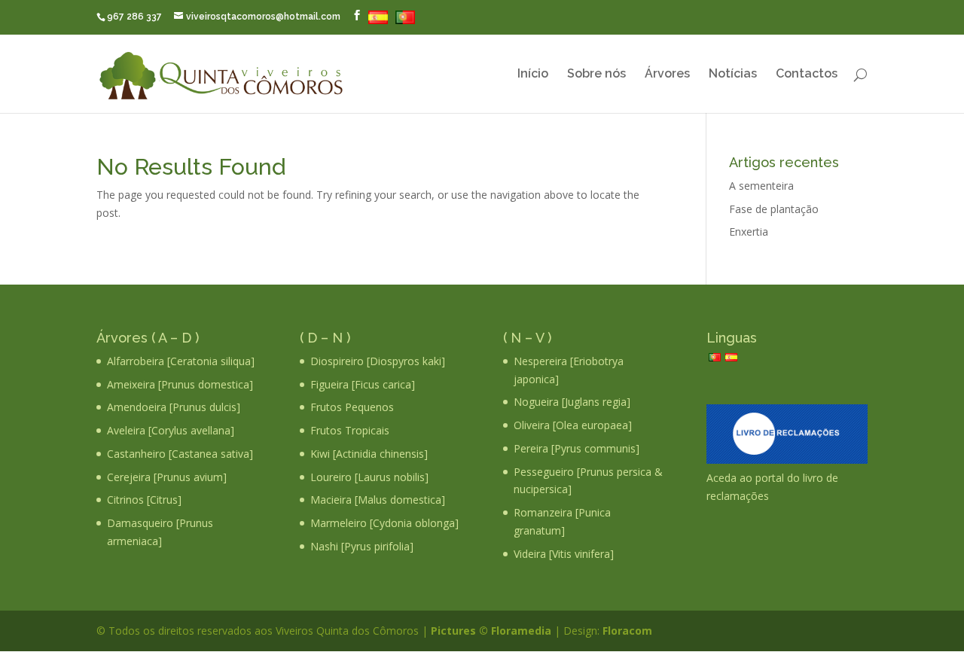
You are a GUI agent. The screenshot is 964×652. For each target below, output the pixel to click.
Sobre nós (596, 75)
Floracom (625, 630)
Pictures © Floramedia (491, 630)
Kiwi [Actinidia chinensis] (369, 453)
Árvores (667, 75)
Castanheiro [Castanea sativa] (180, 453)
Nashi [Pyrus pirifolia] (361, 546)
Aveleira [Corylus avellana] (170, 430)
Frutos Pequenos (352, 407)
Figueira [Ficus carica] (362, 384)
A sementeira (761, 185)
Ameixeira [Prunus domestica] (180, 384)
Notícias (733, 75)
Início (532, 75)
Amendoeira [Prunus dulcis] (173, 407)
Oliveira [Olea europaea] (573, 425)
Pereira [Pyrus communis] (576, 448)
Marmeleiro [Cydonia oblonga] (384, 523)
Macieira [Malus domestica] (377, 499)
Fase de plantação (774, 209)
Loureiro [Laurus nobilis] (369, 477)
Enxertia (748, 231)
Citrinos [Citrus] (144, 499)
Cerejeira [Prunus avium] (167, 477)
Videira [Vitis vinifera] (564, 554)
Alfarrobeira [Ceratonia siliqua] (181, 361)
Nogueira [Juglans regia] (572, 402)
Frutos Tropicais (349, 430)
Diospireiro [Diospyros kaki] (377, 361)
